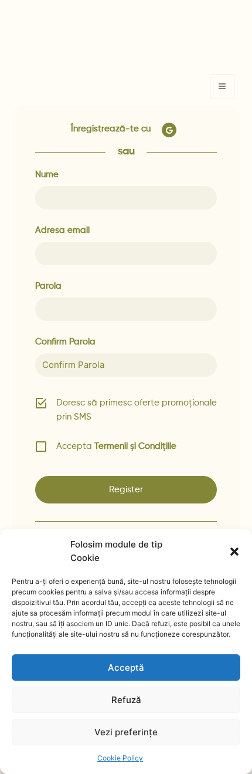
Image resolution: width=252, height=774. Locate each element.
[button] (234, 551)
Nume (47, 174)
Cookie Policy (120, 757)
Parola (48, 286)
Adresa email (62, 230)
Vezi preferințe (126, 732)
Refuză (126, 699)
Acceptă (126, 667)
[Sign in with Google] (168, 130)
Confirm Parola (65, 341)
